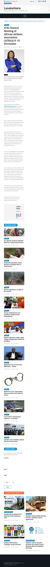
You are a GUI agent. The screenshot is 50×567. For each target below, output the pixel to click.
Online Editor (7, 47)
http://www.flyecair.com (10, 106)
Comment (6, 457)
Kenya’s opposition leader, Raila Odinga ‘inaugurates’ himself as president (14, 339)
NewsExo (7, 564)
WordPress (21, 563)
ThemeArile (13, 564)
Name (5, 469)
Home (6, 21)
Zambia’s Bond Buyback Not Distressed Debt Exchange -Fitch (13, 515)
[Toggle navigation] (25, 16)
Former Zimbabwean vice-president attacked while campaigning (12, 314)
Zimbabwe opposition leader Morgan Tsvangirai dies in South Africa (13, 264)
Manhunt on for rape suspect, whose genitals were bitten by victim (13, 393)
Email (5, 475)
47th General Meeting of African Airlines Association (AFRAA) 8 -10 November (26, 21)
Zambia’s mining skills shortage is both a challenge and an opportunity (36, 517)
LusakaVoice (12, 8)
